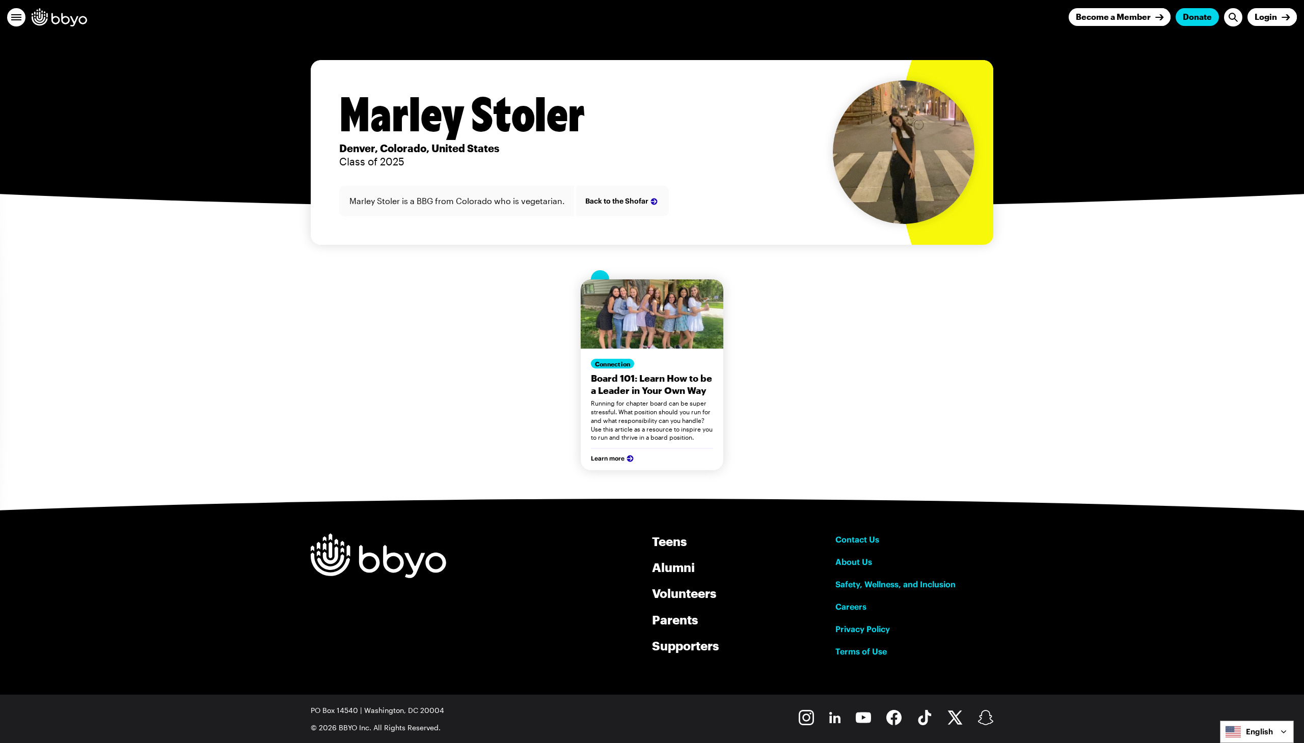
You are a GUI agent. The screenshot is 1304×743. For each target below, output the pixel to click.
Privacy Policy (862, 629)
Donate (1197, 16)
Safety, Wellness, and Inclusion (895, 584)
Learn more (607, 458)
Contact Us (857, 539)
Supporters (685, 645)
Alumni (673, 567)
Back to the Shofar (616, 201)
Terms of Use (861, 651)
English (1259, 731)
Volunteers (684, 593)
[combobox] (1257, 732)
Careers (850, 607)
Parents (675, 619)
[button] (16, 17)
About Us (853, 562)
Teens (669, 541)
